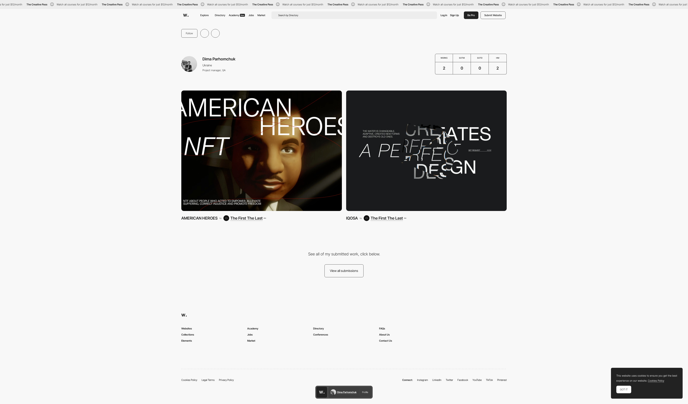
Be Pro (471, 15)
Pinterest (502, 379)
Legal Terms (208, 379)
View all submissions (344, 271)
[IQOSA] (426, 151)
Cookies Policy (189, 379)
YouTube (477, 379)
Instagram (422, 379)
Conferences (320, 334)
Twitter (449, 379)
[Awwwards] (185, 15)
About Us (384, 334)
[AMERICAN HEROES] (261, 151)
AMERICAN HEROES (199, 218)
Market (261, 15)
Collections (187, 334)
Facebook (462, 379)
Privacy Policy (226, 379)
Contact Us (385, 340)
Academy (236, 15)
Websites (186, 328)
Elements (186, 340)
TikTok (489, 379)
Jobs (251, 15)
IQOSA (352, 218)
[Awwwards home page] (321, 392)
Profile (365, 392)
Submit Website (493, 15)
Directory (220, 15)
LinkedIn (436, 379)
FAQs (382, 328)
